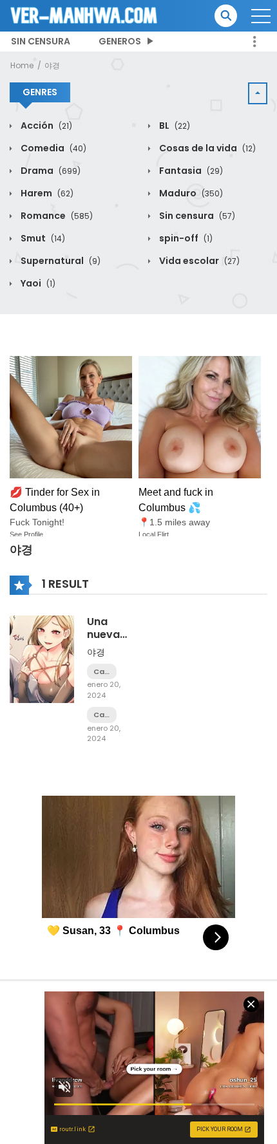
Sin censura (40, 41)
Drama (50, 170)
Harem (46, 193)
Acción (45, 125)
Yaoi (37, 283)
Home (21, 65)
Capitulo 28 (101, 671)
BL (173, 125)
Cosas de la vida (206, 148)
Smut (42, 238)
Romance (56, 215)
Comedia (52, 148)
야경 (52, 65)
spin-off (185, 238)
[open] (261, 16)
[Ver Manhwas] (84, 14)
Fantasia (190, 170)
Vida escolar (198, 260)
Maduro (190, 193)
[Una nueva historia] (42, 658)
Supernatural (59, 260)
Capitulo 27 (101, 714)
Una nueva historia (107, 633)
